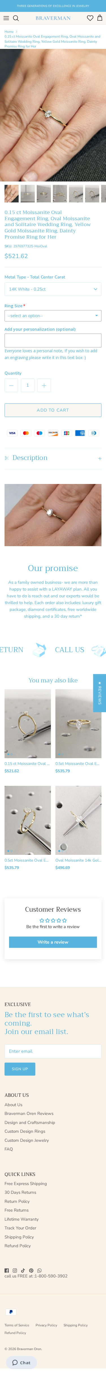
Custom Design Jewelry (27, 1140)
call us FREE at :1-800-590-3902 (36, 1276)
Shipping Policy (19, 1237)
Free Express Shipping (26, 1183)
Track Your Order (20, 1228)
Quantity (13, 373)
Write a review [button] (53, 942)
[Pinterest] (31, 1270)
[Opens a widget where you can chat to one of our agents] (21, 1363)
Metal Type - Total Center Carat (35, 277)
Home (9, 31)
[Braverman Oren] (53, 18)
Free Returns (17, 1210)
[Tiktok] (23, 1270)
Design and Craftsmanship (30, 1122)
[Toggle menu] (6, 18)
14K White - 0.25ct (27, 289)
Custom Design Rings (25, 1131)
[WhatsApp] (39, 1270)
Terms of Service (17, 1325)
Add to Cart (53, 410)
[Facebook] (7, 1270)
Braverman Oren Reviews (29, 1113)
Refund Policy (18, 1246)
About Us (13, 1105)
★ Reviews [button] (99, 693)
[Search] (18, 18)
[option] (53, 115)
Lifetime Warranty (22, 1219)
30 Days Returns (20, 1192)
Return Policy (17, 1201)
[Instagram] (15, 1270)
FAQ (9, 1149)
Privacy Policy (46, 1325)
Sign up (20, 1069)
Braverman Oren (29, 1349)
